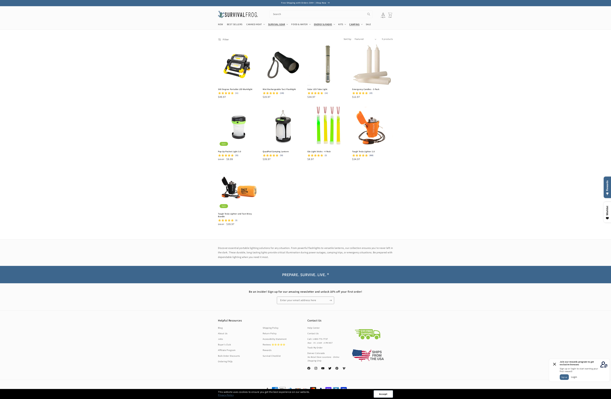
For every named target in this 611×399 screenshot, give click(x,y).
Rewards (267, 350)
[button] (255, 24)
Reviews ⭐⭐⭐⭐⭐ (274, 344)
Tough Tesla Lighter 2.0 (363, 151)
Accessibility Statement (275, 339)
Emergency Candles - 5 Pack (365, 89)
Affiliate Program (226, 350)
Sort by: (347, 39)
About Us (223, 333)
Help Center (313, 327)
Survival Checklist (272, 355)
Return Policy (270, 333)
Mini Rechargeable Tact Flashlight (279, 89)
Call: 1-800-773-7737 (317, 339)
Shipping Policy (270, 327)
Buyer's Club (224, 344)
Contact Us (313, 333)
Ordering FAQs (225, 361)
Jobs (220, 339)
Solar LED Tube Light (317, 89)
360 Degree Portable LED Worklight (235, 89)
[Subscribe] (330, 300)
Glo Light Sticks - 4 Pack (319, 151)
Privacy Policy (226, 395)
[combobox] (321, 14)
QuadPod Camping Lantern (276, 151)
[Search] (368, 14)
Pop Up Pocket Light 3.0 (229, 151)
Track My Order (315, 347)
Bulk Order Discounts (229, 355)
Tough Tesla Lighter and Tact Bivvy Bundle (235, 215)
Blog (220, 327)
